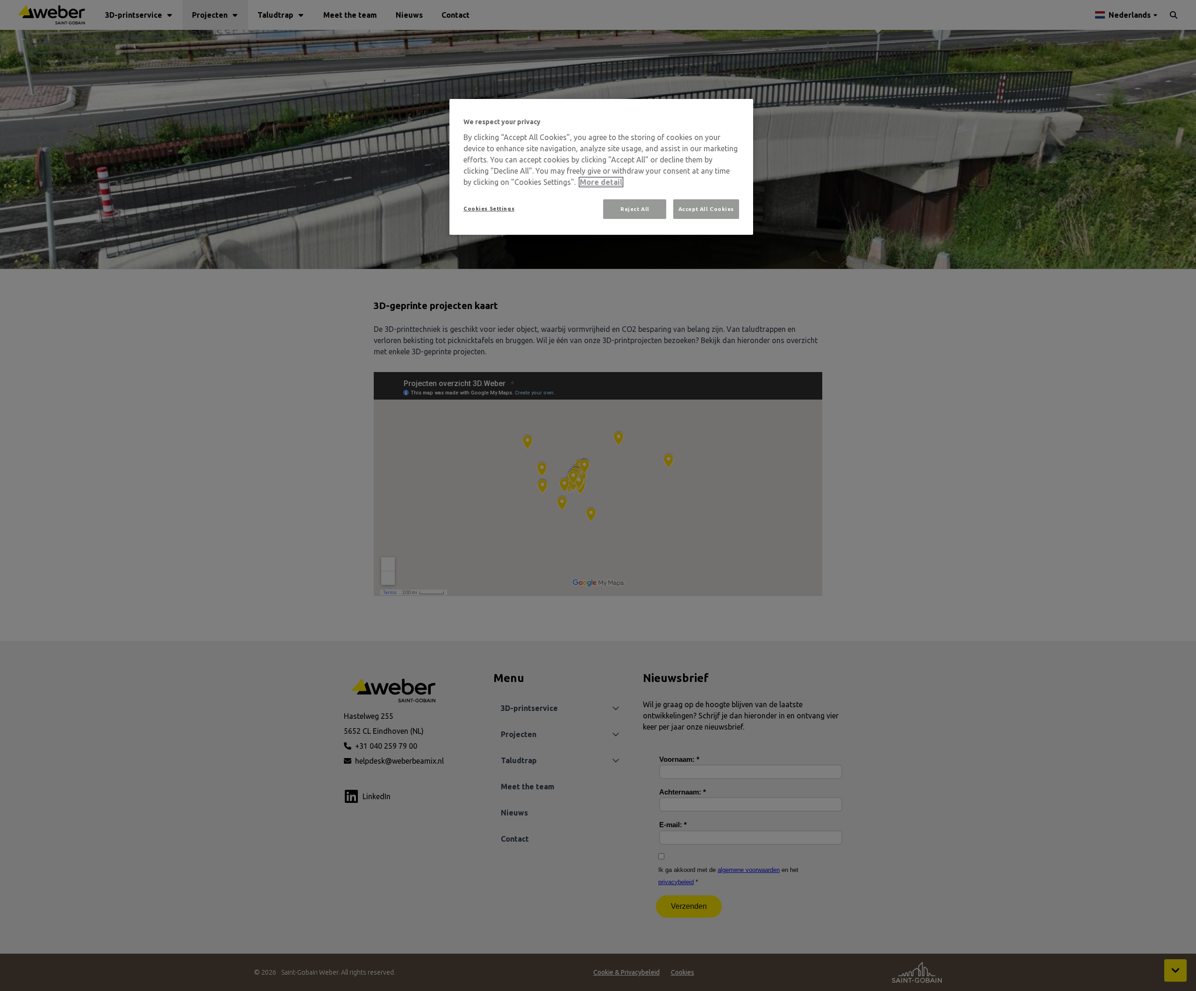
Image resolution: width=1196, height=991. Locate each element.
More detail (601, 182)
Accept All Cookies (706, 209)
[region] (601, 167)
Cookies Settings (488, 208)
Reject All (634, 209)
